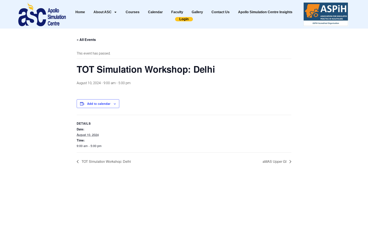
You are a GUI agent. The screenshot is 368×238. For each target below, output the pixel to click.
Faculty (177, 12)
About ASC (102, 12)
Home (80, 12)
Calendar (155, 12)
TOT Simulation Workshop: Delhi (106, 161)
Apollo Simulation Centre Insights (265, 12)
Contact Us (220, 12)
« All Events (86, 39)
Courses (132, 12)
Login (184, 19)
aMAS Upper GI (275, 161)
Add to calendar (98, 103)
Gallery (197, 12)
